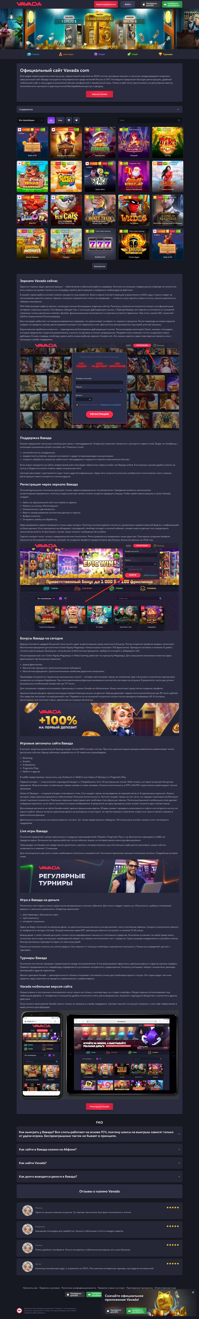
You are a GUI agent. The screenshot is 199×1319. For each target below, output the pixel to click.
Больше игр (99, 266)
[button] (3, 29)
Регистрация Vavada (99, 1106)
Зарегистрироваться (106, 4)
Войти (128, 4)
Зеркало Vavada (99, 94)
